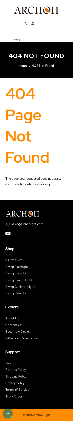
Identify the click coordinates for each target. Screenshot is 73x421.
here (16, 184)
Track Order (13, 396)
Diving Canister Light (20, 287)
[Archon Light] (36, 10)
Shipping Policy (15, 376)
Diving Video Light (18, 293)
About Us (12, 318)
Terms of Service (17, 390)
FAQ (8, 363)
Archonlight (41, 415)
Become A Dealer (17, 331)
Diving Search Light (18, 280)
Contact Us (13, 325)
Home (23, 66)
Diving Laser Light (18, 273)
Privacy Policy (14, 383)
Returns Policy (15, 370)
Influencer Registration (21, 338)
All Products (14, 260)
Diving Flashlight (16, 267)
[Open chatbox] (8, 414)
